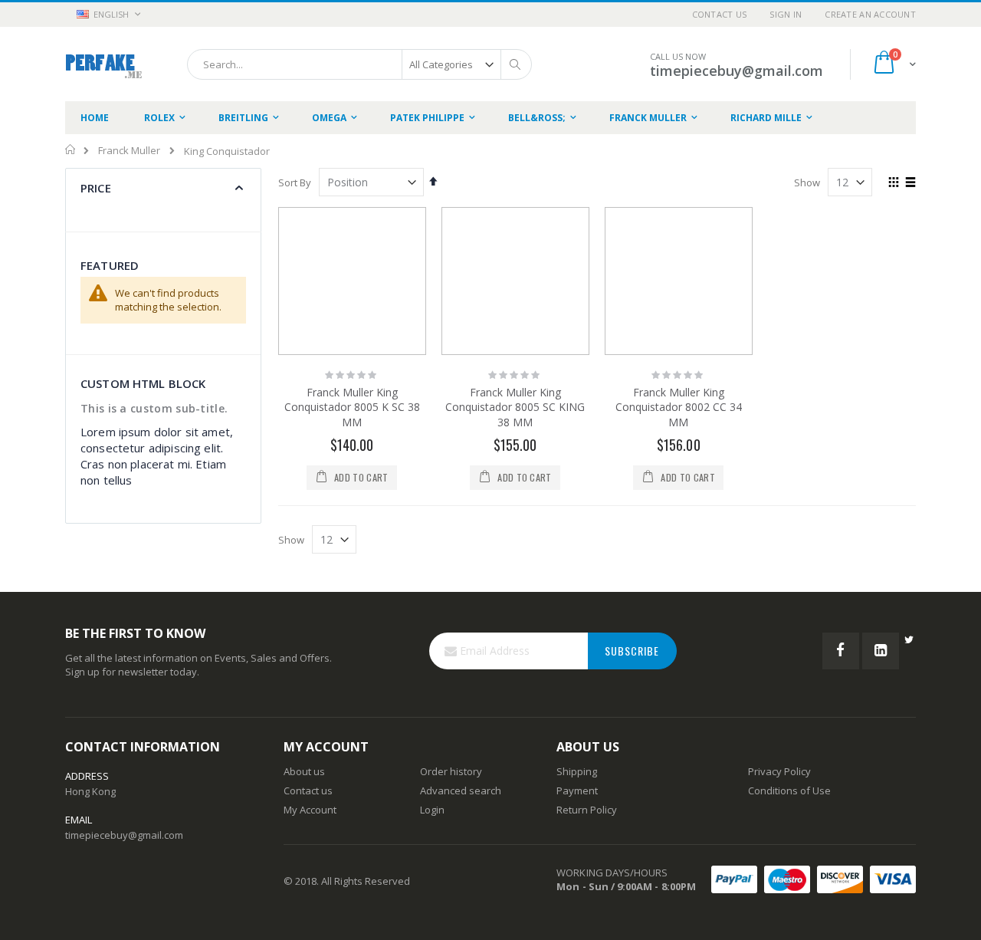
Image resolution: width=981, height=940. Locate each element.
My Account (310, 810)
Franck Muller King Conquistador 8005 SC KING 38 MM (515, 407)
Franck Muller (129, 151)
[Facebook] (840, 651)
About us (304, 771)
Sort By (294, 182)
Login (432, 810)
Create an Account (870, 14)
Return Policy (586, 810)
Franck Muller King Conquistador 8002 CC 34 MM (678, 407)
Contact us (308, 790)
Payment (577, 790)
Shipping (576, 771)
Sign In (785, 14)
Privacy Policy (779, 771)
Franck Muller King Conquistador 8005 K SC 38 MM (352, 407)
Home (71, 149)
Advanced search (460, 790)
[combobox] (359, 64)
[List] (910, 183)
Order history (451, 771)
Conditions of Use (789, 790)
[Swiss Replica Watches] (104, 64)
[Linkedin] (880, 651)
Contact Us (719, 14)
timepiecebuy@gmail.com (124, 835)
